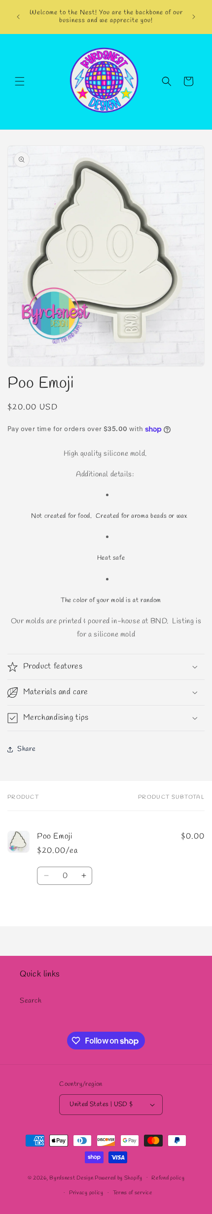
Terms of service (132, 1192)
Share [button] (26, 749)
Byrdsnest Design (71, 1177)
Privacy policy (86, 1192)
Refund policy (167, 1178)
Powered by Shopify (118, 1177)
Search (31, 1001)
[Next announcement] (194, 17)
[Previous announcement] (18, 17)
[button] (20, 81)
